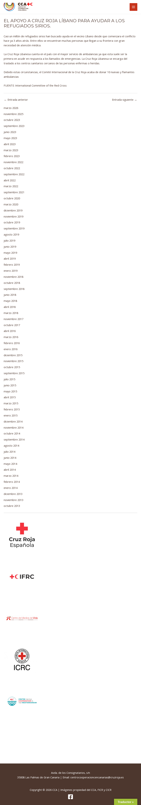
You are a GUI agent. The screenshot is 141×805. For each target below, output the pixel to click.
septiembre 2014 (14, 439)
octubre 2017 (12, 325)
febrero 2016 (12, 343)
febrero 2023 (12, 156)
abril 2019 (10, 258)
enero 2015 (10, 415)
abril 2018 (10, 307)
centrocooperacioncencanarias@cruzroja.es (97, 777)
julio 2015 (9, 379)
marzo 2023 (11, 150)
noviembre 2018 (13, 276)
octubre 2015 (12, 367)
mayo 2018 (10, 301)
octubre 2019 (12, 222)
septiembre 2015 (14, 373)
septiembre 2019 (14, 228)
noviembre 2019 (13, 216)
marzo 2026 (11, 108)
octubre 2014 (12, 433)
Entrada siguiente (124, 99)
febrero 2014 (12, 482)
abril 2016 (10, 331)
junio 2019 (10, 246)
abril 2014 (10, 469)
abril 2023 (10, 144)
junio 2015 (10, 385)
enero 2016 (10, 349)
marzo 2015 (11, 403)
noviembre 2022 (13, 162)
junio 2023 (10, 132)
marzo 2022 (11, 186)
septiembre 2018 (14, 289)
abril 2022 (10, 180)
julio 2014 (9, 451)
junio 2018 (10, 295)
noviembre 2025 (13, 114)
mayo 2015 (10, 391)
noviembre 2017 (13, 319)
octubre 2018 (12, 283)
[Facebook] (70, 796)
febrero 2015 (12, 409)
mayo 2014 (10, 464)
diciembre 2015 (13, 355)
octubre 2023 (12, 120)
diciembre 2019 (13, 210)
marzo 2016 (11, 337)
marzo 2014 (11, 475)
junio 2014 (10, 457)
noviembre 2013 (13, 500)
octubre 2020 (12, 198)
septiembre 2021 (14, 192)
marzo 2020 (11, 204)
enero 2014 (10, 488)
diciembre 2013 (13, 494)
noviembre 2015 (13, 361)
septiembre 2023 (14, 126)
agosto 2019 (11, 234)
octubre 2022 (12, 168)
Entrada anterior (16, 99)
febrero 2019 (12, 264)
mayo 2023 (10, 138)
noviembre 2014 (13, 427)
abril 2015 (10, 397)
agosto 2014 (11, 445)
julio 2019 (9, 240)
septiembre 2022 (14, 174)
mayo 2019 (10, 252)
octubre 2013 (12, 506)
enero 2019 (10, 270)
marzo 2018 (11, 313)
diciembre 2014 (13, 421)
